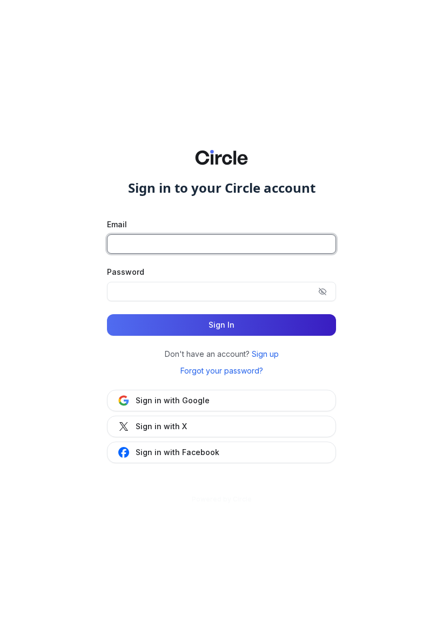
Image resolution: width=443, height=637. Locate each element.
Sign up (265, 353)
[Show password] (322, 291)
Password (125, 271)
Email (117, 224)
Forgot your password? (221, 370)
